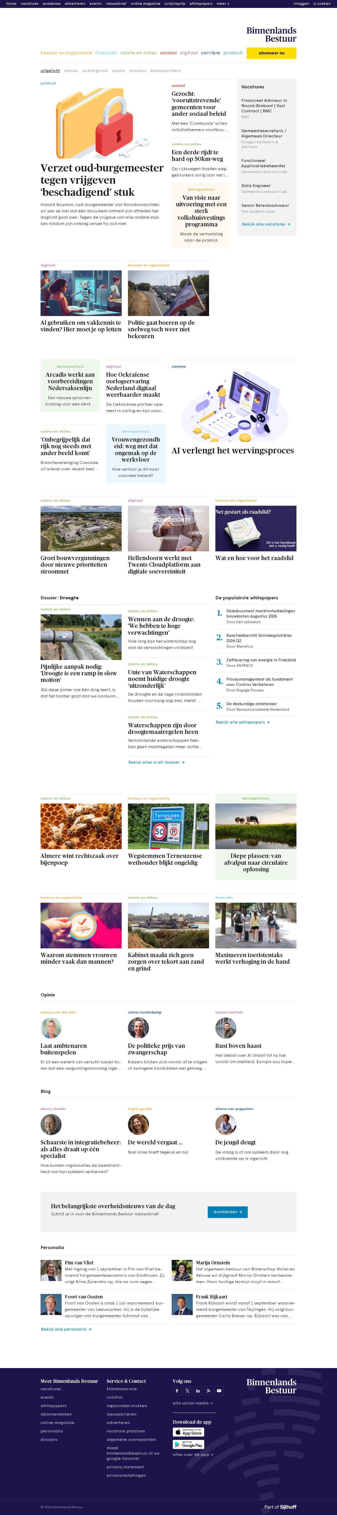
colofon (114, 1397)
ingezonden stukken (127, 1406)
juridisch (233, 53)
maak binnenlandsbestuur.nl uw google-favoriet (133, 1453)
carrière (210, 53)
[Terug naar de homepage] (271, 34)
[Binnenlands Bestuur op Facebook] (177, 1391)
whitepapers (201, 4)
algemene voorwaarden (131, 1440)
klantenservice (122, 1389)
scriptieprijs (175, 4)
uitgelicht (50, 71)
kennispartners (165, 71)
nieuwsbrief (116, 4)
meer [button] (221, 4)
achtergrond (95, 71)
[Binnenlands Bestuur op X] (187, 1391)
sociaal (168, 53)
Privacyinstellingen (126, 1476)
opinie (118, 71)
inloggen (301, 4)
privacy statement (125, 1467)
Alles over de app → (193, 1455)
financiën (106, 53)
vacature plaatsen (126, 1431)
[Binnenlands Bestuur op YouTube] (219, 1391)
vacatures (29, 4)
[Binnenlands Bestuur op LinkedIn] (198, 1391)
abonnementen (56, 1414)
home (11, 4)
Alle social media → (193, 1403)
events (96, 4)
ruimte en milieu (138, 53)
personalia (52, 1431)
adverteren (75, 4)
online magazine (145, 4)
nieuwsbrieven (121, 1414)
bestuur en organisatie (66, 53)
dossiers (137, 71)
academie (52, 4)
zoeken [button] (324, 4)
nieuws (71, 71)
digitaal (189, 53)
